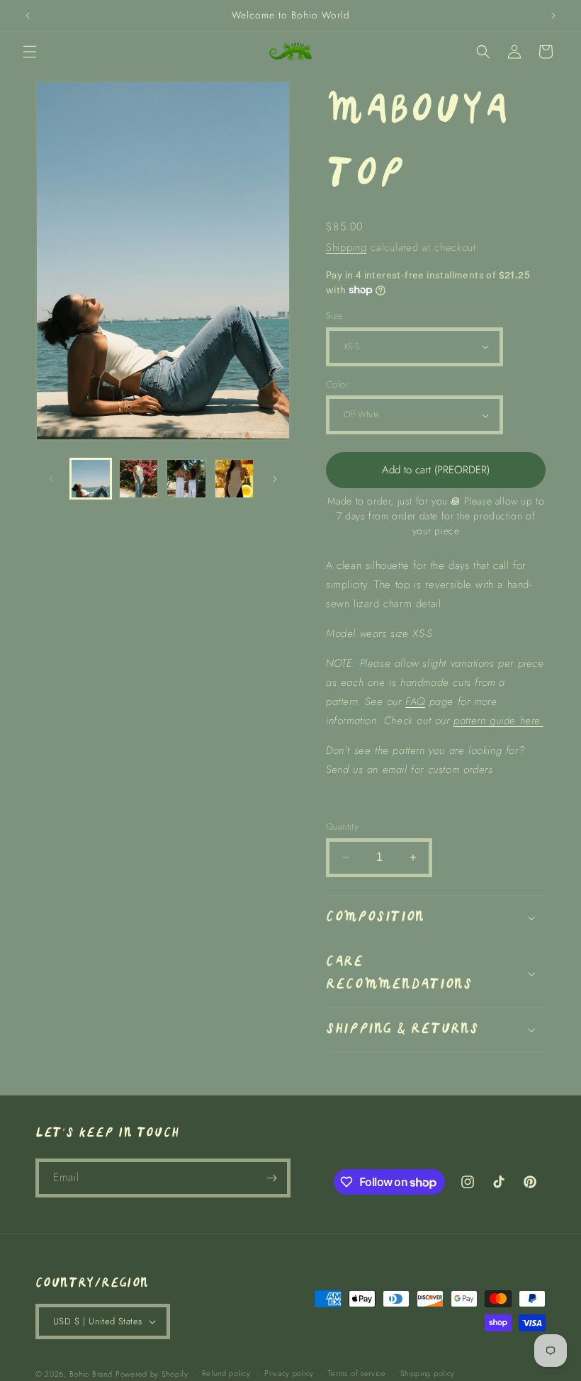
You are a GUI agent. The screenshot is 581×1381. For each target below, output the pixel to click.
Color (337, 384)
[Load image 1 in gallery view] (90, 479)
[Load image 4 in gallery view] (234, 479)
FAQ (415, 701)
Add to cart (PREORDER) (436, 470)
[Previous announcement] (27, 15)
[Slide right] (274, 479)
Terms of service (357, 1373)
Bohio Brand (91, 1374)
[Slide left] (51, 479)
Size (335, 315)
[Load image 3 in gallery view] (186, 479)
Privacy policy (289, 1373)
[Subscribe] (271, 1178)
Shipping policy (428, 1373)
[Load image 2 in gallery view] (138, 479)
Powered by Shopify (151, 1374)
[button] (29, 51)
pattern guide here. (498, 720)
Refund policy (226, 1373)
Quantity (342, 826)
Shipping (346, 247)
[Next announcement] (553, 15)
